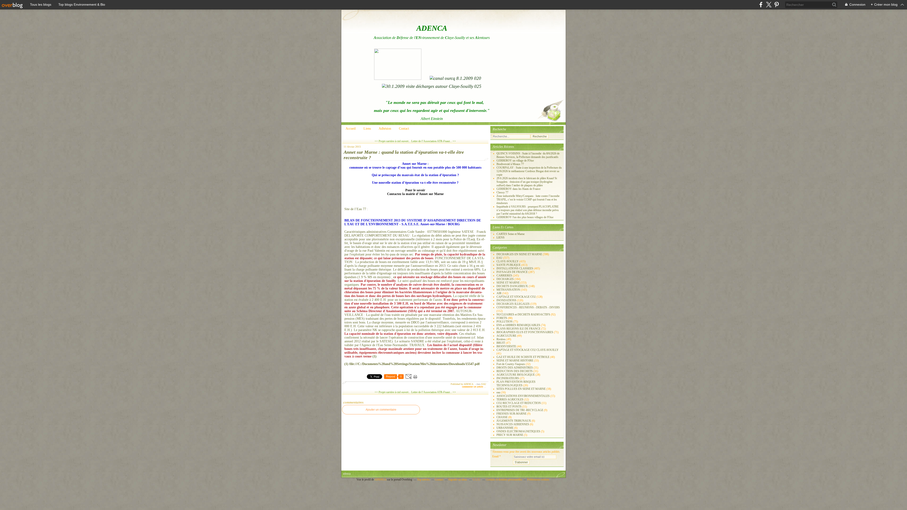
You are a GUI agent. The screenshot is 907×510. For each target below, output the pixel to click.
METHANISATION (508, 289)
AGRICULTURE (506, 335)
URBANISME (504, 427)
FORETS (501, 318)
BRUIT (500, 342)
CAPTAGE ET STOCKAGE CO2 (516, 296)
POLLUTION (504, 321)
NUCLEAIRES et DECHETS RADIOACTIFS (523, 314)
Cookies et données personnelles (504, 479)
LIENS (500, 237)
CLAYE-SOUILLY (507, 261)
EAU (483, 384)
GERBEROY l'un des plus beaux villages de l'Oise (524, 217)
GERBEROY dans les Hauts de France (518, 189)
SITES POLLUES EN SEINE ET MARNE (521, 389)
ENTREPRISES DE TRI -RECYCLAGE (519, 410)
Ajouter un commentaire (381, 409)
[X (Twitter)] (769, 4)
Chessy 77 (502, 192)
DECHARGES (505, 279)
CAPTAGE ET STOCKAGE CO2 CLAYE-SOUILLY (527, 350)
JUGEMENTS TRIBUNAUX (513, 420)
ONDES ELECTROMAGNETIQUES (518, 431)
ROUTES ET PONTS (509, 406)
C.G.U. (477, 479)
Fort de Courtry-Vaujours (510, 364)
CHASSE (502, 417)
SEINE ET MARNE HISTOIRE (514, 360)
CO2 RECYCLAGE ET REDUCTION (518, 403)
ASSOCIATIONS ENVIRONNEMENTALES (523, 396)
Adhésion (385, 128)
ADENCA (380, 479)
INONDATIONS (506, 300)
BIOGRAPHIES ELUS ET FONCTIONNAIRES (524, 332)
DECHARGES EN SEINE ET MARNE (519, 254)
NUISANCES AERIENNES (512, 424)
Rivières (501, 339)
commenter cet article (473, 386)
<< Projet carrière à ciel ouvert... (393, 141)
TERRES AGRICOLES (509, 399)
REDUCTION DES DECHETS (514, 371)
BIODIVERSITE (506, 346)
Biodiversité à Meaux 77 (510, 164)
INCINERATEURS (507, 378)
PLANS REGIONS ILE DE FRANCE (518, 328)
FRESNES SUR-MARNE (511, 413)
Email (495, 456)
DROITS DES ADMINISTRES (514, 367)
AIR (498, 293)
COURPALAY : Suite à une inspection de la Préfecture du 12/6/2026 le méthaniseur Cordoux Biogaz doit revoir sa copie (529, 171)
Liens (367, 128)
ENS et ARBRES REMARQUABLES (518, 325)
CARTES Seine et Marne (510, 234)
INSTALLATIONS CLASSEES (514, 268)
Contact (404, 128)
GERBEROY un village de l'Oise (515, 160)
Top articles (423, 479)
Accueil (351, 128)
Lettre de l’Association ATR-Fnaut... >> (433, 141)
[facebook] (761, 4)
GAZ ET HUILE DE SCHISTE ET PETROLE (522, 357)
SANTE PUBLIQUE (508, 265)
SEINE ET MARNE (508, 282)
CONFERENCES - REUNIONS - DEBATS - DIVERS (528, 307)
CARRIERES (504, 275)
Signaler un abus (458, 479)
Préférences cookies (538, 479)
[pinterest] (776, 4)
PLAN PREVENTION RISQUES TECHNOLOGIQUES (515, 383)
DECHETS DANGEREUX (512, 286)
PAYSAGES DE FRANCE (512, 272)
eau (498, 392)
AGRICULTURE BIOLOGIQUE (515, 374)
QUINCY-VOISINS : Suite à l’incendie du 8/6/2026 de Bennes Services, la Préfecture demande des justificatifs (528, 155)
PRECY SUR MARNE (509, 435)
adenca (347, 473)
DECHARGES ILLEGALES (513, 304)
